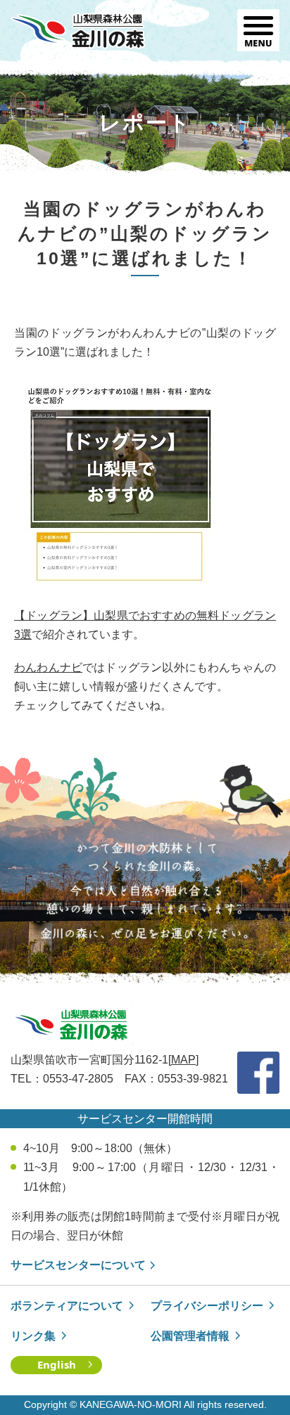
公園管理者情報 (190, 1336)
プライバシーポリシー (207, 1306)
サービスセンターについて (78, 1265)
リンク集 (33, 1336)
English (56, 1364)
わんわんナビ (48, 667)
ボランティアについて (67, 1306)
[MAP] (183, 1060)
